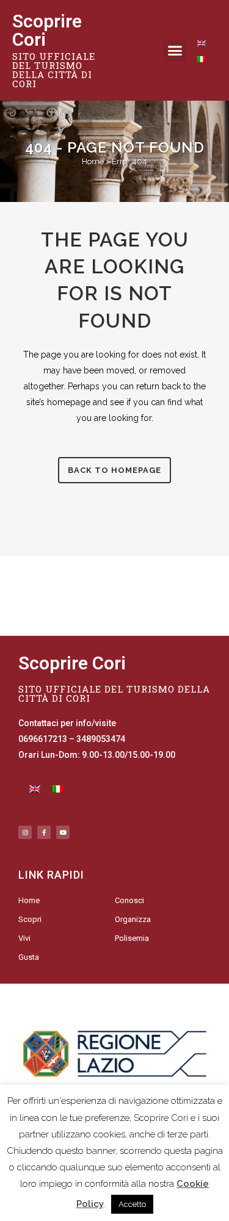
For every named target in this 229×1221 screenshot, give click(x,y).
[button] (174, 50)
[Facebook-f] (44, 832)
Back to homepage (114, 470)
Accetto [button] (132, 1204)
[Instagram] (25, 832)
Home (93, 161)
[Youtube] (63, 832)
